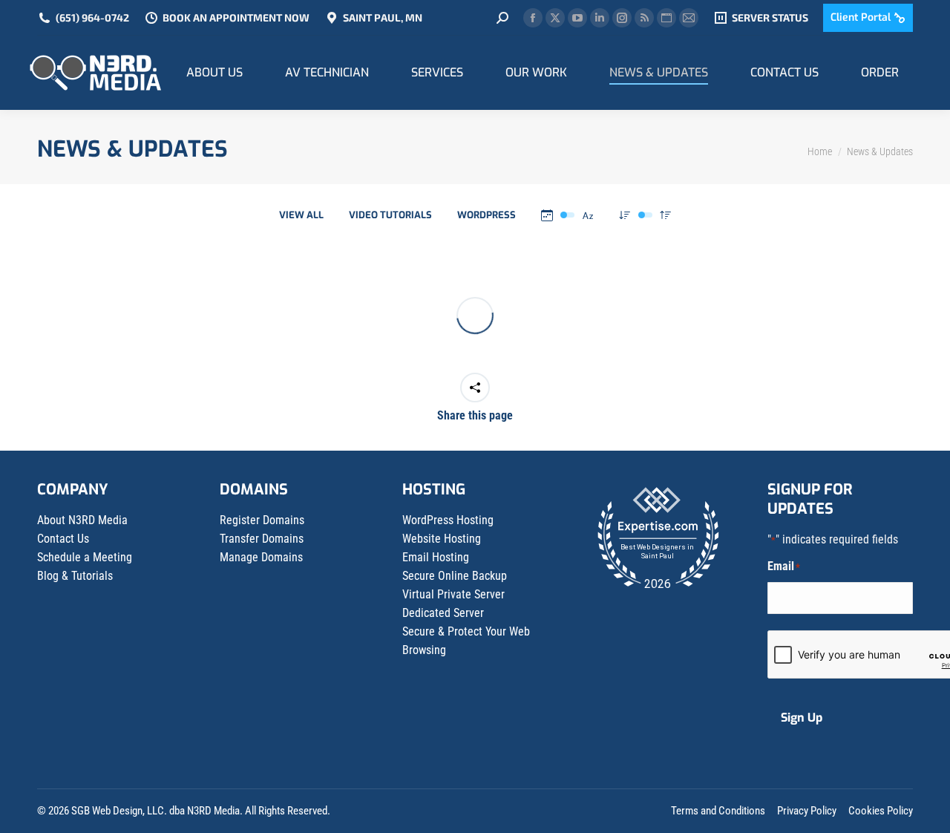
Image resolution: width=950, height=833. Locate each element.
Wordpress (486, 215)
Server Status (770, 17)
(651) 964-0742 (92, 17)
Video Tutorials (390, 215)
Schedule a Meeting (84, 557)
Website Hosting (441, 539)
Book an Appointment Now (236, 17)
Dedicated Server (443, 613)
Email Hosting (435, 557)
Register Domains (262, 520)
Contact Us (63, 539)
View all (301, 215)
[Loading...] (475, 315)
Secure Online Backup (454, 576)
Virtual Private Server (453, 594)
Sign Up (801, 717)
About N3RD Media (82, 520)
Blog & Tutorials (75, 576)
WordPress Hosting (448, 520)
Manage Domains (261, 557)
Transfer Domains (262, 539)
